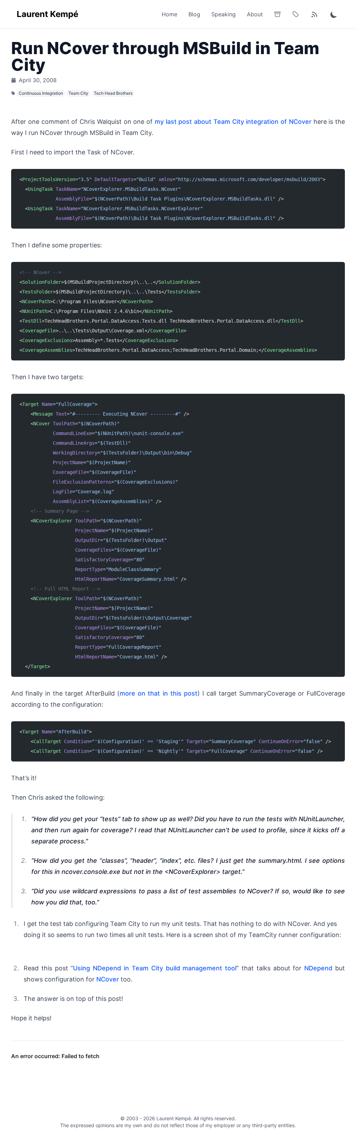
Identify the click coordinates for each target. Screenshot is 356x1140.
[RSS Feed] (314, 14)
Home (169, 14)
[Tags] (295, 14)
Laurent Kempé (47, 14)
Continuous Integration (41, 93)
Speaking (223, 14)
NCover (107, 979)
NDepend (318, 968)
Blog (194, 14)
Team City (78, 93)
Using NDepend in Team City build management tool (154, 968)
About (255, 14)
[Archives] (277, 14)
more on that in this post (158, 693)
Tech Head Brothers (113, 93)
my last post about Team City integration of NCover (233, 121)
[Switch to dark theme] (333, 14)
